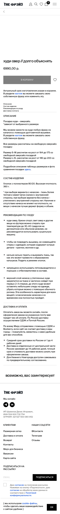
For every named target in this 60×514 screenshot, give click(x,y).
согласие (19, 485)
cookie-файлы (29, 503)
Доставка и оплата (13, 436)
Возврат (7, 440)
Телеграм (37, 436)
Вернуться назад (30, 11)
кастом (18, 93)
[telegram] (5, 404)
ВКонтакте (37, 431)
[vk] (12, 404)
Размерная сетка (12, 431)
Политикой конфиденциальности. (23, 494)
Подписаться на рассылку (13, 468)
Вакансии (8, 454)
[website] (30, 4)
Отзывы (36, 440)
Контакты (8, 445)
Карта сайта (9, 458)
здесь (27, 169)
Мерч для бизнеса (13, 449)
